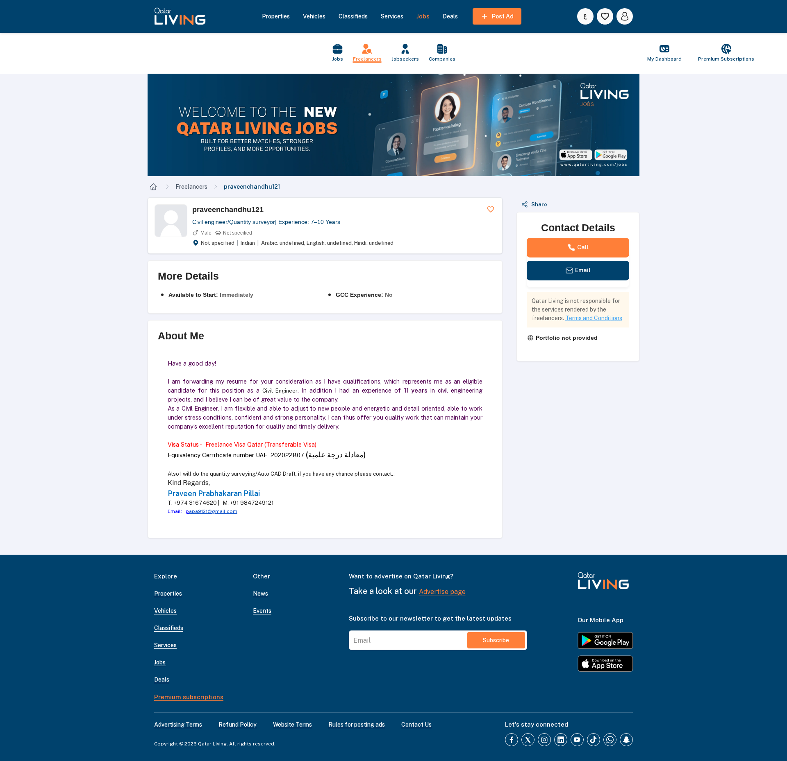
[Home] (153, 186)
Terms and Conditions (593, 318)
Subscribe (496, 640)
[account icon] (624, 16)
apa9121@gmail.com (213, 511)
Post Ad (503, 16)
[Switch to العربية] (585, 16)
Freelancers (191, 186)
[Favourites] (605, 16)
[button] (393, 125)
